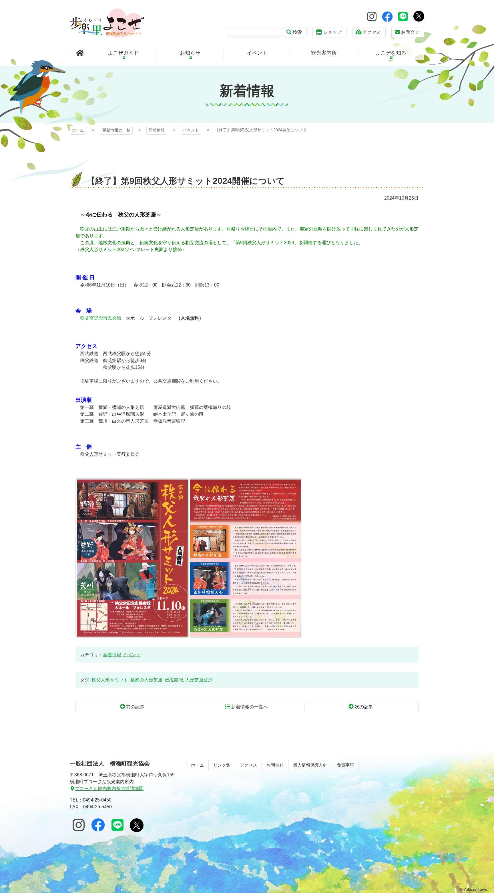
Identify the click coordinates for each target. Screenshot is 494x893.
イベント (191, 130)
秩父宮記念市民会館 (100, 318)
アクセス (371, 32)
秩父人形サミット (109, 679)
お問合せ (410, 32)
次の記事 (364, 706)
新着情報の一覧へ (249, 706)
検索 (297, 32)
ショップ (332, 32)
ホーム (78, 130)
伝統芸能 (174, 679)
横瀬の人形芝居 (146, 679)
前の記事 (135, 706)
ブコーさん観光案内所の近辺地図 (109, 788)
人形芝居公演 (199, 679)
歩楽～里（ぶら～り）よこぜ (107, 23)
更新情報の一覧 (116, 130)
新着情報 (157, 130)
